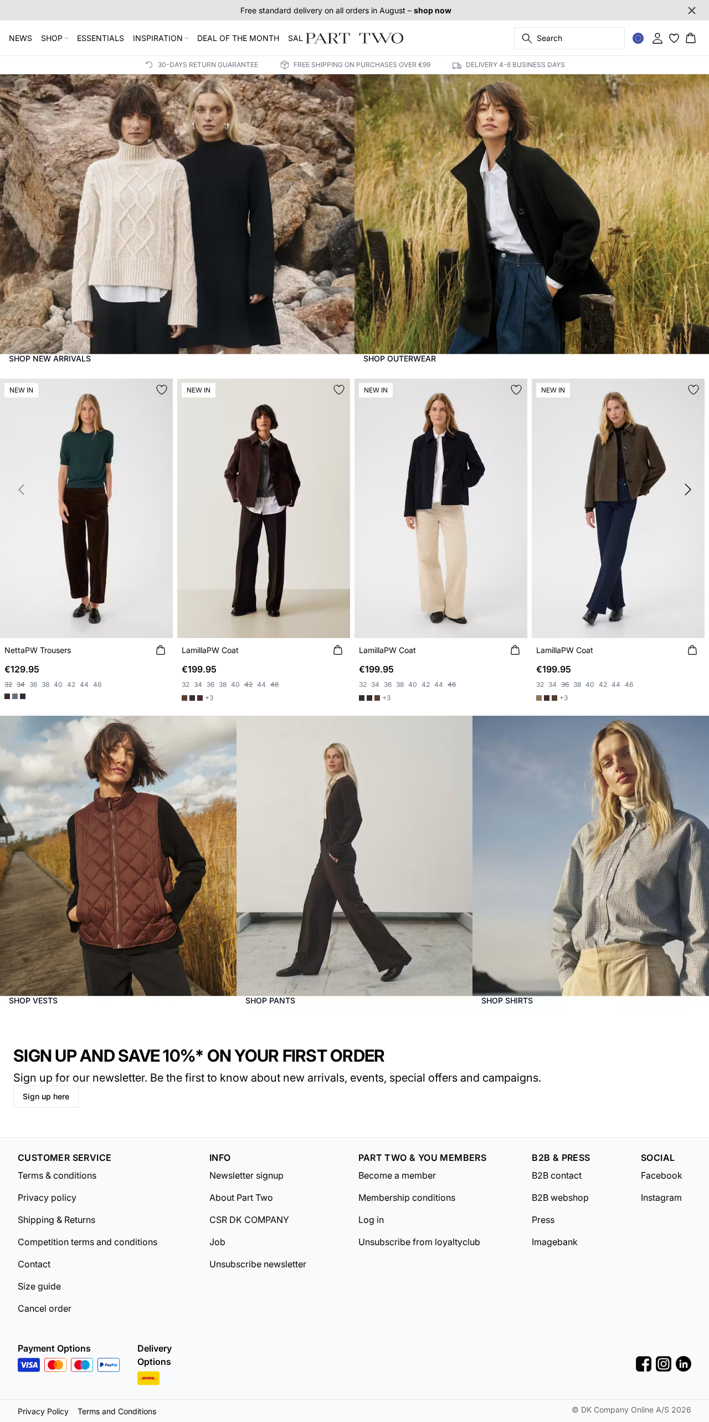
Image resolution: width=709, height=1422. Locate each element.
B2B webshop (560, 1197)
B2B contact (557, 1175)
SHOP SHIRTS (507, 1000)
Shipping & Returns (56, 1219)
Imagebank (555, 1241)
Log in (371, 1219)
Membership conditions (406, 1197)
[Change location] (638, 38)
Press (543, 1219)
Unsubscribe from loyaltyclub (419, 1241)
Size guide (39, 1286)
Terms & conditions (57, 1175)
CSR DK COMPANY (249, 1219)
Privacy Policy (43, 1411)
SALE (297, 38)
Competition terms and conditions (87, 1241)
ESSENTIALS (100, 38)
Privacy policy (47, 1197)
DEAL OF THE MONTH (238, 38)
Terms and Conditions (117, 1411)
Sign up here (46, 1096)
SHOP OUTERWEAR (399, 358)
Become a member (397, 1175)
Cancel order (44, 1308)
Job (217, 1241)
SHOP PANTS (270, 1000)
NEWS (20, 38)
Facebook (661, 1175)
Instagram (661, 1197)
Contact (34, 1264)
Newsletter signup (246, 1175)
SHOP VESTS (33, 1000)
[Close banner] (692, 10)
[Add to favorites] (162, 390)
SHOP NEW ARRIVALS (50, 358)
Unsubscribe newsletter (257, 1264)
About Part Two (241, 1197)
